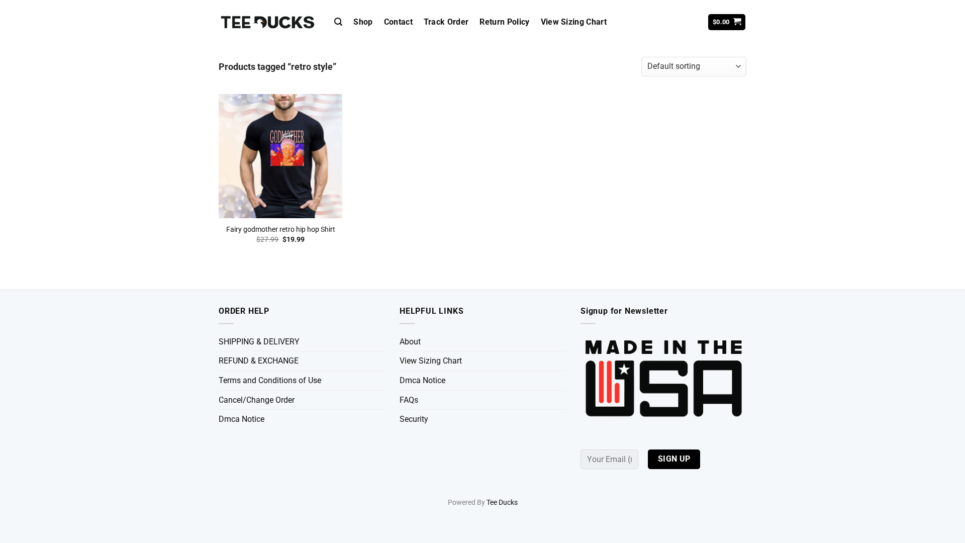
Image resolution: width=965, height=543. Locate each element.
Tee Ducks (502, 502)
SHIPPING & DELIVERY (259, 341)
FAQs (409, 400)
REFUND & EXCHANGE (259, 361)
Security (414, 419)
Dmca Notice (241, 419)
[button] (338, 22)
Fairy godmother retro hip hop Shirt (280, 229)
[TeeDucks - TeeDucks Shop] (269, 22)
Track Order (446, 22)
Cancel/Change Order (257, 400)
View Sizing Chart (574, 22)
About (410, 341)
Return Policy (504, 22)
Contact (398, 22)
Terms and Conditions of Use (270, 380)
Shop (362, 22)
